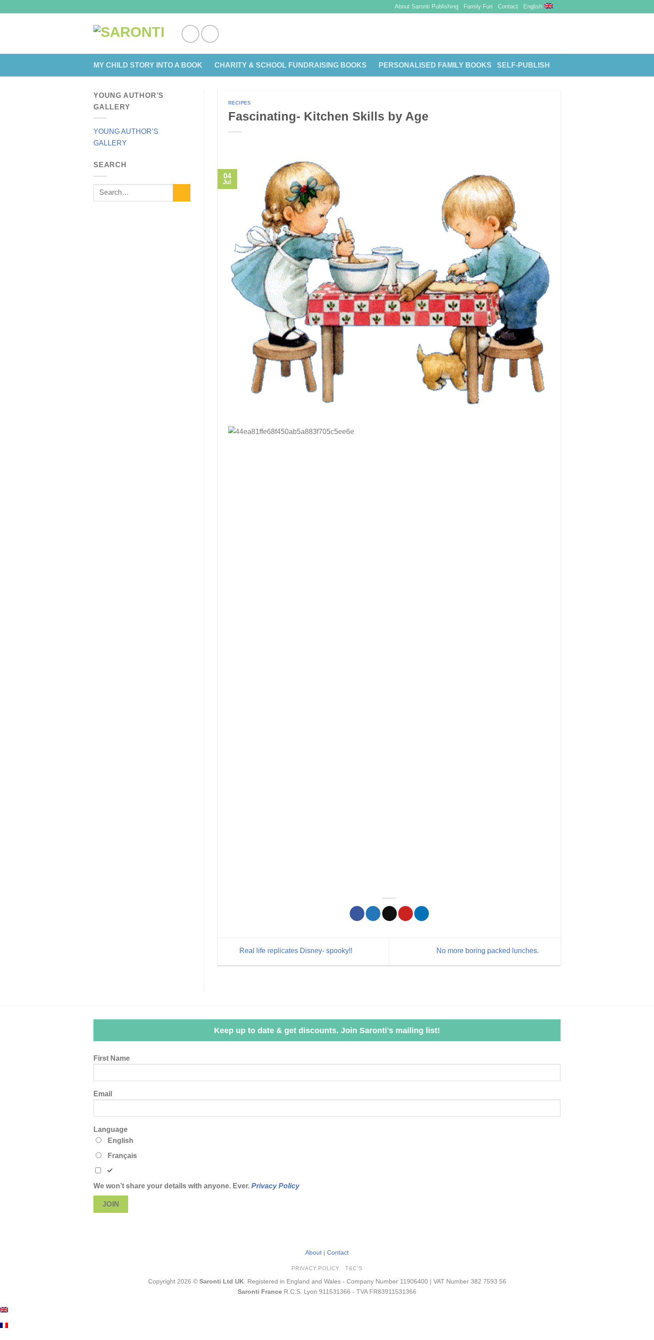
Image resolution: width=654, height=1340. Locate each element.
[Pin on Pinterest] (405, 913)
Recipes (239, 102)
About (313, 1252)
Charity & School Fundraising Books (290, 65)
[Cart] (556, 34)
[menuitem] (4, 1309)
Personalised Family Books (435, 65)
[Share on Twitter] (373, 913)
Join (111, 1204)
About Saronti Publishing (426, 6)
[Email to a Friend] (389, 913)
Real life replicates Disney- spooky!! (295, 950)
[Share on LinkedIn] (421, 913)
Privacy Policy (275, 1186)
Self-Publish (523, 65)
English (532, 6)
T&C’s (353, 1268)
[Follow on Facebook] (190, 34)
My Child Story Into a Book (147, 65)
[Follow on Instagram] (210, 34)
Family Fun (478, 6)
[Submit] (181, 192)
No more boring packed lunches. (488, 950)
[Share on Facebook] (357, 913)
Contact (508, 6)
